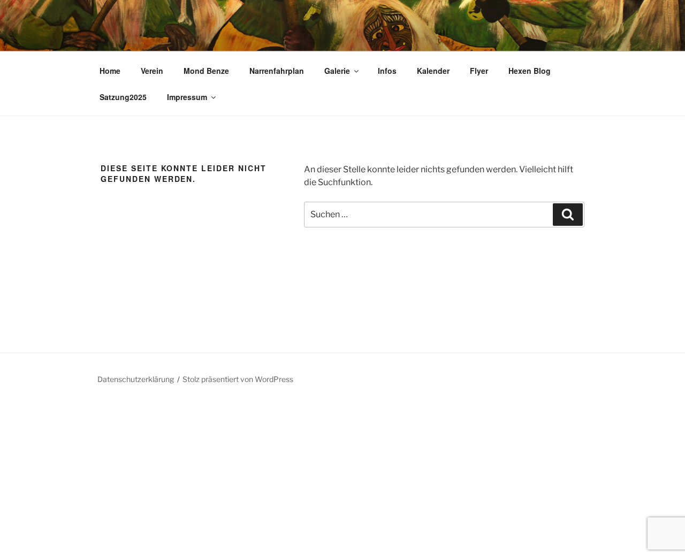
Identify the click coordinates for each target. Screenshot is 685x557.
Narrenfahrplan (276, 70)
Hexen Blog (529, 70)
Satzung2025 (123, 96)
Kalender (433, 70)
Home (110, 70)
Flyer (479, 70)
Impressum (187, 96)
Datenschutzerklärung (135, 379)
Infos (387, 70)
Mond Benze (206, 70)
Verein (152, 70)
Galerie (337, 70)
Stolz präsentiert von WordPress (237, 379)
